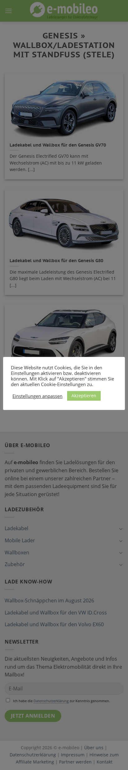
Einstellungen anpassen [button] (37, 396)
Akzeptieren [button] (83, 395)
